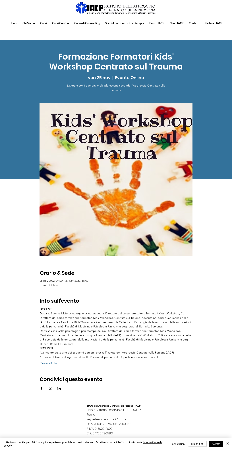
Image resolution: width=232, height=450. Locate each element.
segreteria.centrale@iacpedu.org (111, 419)
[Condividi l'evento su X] (50, 388)
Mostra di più (48, 363)
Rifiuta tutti (197, 444)
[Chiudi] (227, 444)
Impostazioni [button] (178, 444)
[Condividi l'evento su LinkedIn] (59, 388)
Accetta (216, 444)
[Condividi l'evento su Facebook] (41, 388)
